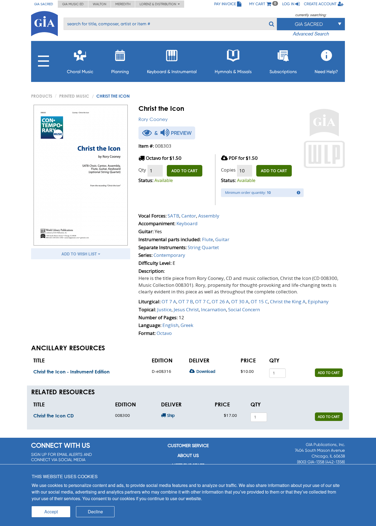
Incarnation (213, 309)
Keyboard (187, 223)
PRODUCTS (41, 95)
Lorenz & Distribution (159, 4)
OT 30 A (240, 301)
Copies (228, 170)
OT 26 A (220, 301)
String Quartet (203, 247)
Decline (95, 511)
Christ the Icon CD (53, 415)
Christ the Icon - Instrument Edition (71, 371)
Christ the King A (288, 301)
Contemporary (169, 255)
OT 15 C (259, 301)
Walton (99, 4)
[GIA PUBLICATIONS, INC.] (44, 22)
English (170, 325)
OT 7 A (169, 301)
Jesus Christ (186, 309)
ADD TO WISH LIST (79, 254)
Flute (207, 239)
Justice (164, 309)
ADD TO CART (184, 170)
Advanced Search (311, 33)
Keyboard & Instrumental (172, 71)
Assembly (208, 216)
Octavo (164, 333)
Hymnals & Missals (233, 71)
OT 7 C (202, 301)
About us (188, 455)
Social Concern (244, 309)
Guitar (222, 239)
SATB (173, 216)
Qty (142, 170)
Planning (120, 71)
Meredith (122, 4)
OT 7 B (185, 301)
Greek (187, 325)
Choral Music (80, 71)
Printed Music (74, 95)
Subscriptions (283, 71)
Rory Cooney (153, 119)
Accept (51, 511)
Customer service (188, 445)
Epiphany (318, 301)
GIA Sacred (43, 4)
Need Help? (326, 71)
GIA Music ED (73, 4)
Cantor (188, 216)
